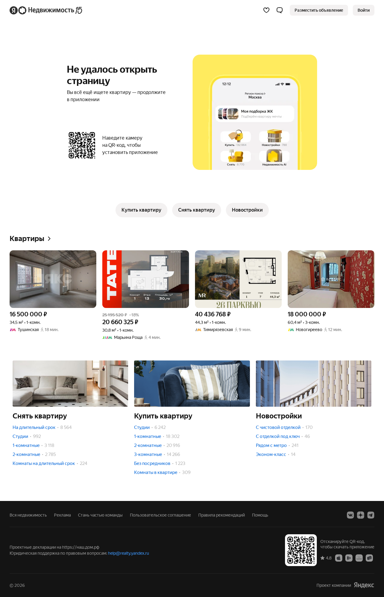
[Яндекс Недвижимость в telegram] (370, 515)
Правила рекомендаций (221, 515)
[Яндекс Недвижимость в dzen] (360, 515)
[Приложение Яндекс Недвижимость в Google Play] (348, 557)
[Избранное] (266, 10)
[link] (363, 10)
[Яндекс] (363, 585)
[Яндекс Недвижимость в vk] (350, 515)
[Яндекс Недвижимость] (46, 10)
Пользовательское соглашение (160, 515)
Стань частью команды (100, 515)
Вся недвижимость (28, 515)
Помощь (260, 515)
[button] (279, 10)
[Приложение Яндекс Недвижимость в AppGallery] (359, 557)
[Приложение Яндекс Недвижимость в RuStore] (369, 557)
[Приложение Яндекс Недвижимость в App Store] (338, 557)
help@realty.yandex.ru (128, 553)
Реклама (62, 515)
